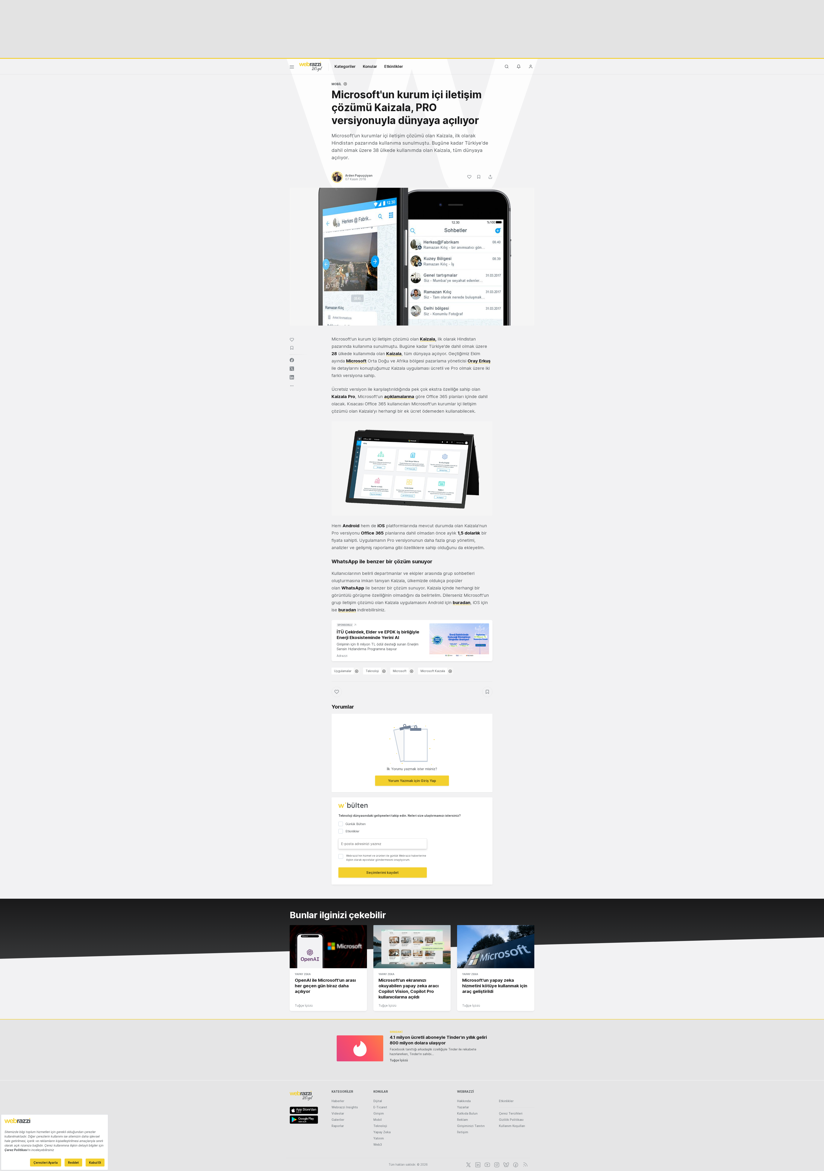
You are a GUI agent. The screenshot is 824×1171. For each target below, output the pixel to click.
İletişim (462, 1132)
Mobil (336, 84)
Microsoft (399, 671)
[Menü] (292, 67)
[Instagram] (496, 1164)
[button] (412, 468)
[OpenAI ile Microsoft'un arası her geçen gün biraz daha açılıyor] (328, 946)
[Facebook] (515, 1164)
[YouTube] (486, 1164)
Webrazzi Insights (345, 1107)
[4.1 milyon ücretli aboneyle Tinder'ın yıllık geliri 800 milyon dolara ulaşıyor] (360, 1048)
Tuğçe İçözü (304, 1005)
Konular (370, 66)
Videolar (338, 1113)
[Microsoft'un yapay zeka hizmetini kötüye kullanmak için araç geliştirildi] (495, 946)
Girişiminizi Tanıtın (471, 1126)
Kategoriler (345, 66)
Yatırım (378, 1138)
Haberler (338, 1101)
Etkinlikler (393, 66)
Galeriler (338, 1119)
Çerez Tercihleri (511, 1113)
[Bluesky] (505, 1164)
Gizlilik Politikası (511, 1119)
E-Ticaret (380, 1107)
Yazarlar (463, 1107)
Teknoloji (372, 671)
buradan (461, 602)
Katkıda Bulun (467, 1113)
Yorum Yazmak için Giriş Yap (412, 781)
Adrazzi (342, 655)
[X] (468, 1164)
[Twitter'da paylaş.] (292, 369)
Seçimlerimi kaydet (382, 872)
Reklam (462, 1119)
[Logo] (310, 66)
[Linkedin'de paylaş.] (292, 377)
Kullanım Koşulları (512, 1126)
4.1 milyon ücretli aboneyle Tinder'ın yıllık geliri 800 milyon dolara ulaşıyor (438, 1040)
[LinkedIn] (477, 1164)
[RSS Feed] (524, 1164)
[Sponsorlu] (459, 640)
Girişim (378, 1113)
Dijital (377, 1101)
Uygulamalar (342, 671)
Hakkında (464, 1101)
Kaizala (427, 339)
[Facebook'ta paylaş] (292, 360)
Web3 (377, 1144)
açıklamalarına (399, 396)
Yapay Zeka (303, 974)
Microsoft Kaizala (433, 671)
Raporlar (338, 1126)
